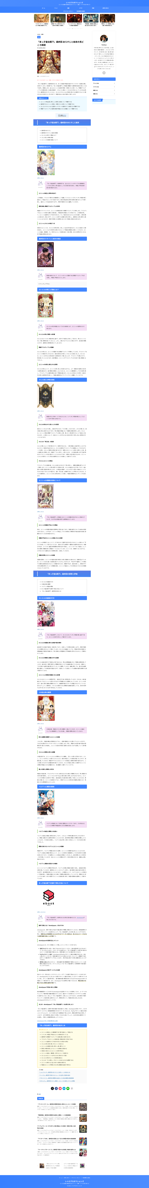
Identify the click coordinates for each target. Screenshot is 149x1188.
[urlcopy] (71, 1088)
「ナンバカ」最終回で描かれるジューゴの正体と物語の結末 (54, 1075)
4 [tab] (72, 28)
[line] (67, 1088)
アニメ (55, 8)
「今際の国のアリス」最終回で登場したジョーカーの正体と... (107, 24)
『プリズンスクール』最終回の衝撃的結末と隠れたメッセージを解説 (56, 1104)
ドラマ (80, 8)
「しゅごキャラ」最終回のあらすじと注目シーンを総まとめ (54, 1072)
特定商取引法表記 (81, 11)
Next (113, 19)
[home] (104, 72)
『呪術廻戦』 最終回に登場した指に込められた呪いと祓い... (58, 24)
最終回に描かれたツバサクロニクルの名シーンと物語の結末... (91, 24)
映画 (93, 8)
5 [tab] (74, 28)
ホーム (43, 8)
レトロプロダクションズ (74, 2)
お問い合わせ (106, 8)
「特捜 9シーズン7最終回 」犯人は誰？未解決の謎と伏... (74, 24)
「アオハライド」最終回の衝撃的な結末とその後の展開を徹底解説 (56, 1078)
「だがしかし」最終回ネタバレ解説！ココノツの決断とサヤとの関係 (57, 1081)
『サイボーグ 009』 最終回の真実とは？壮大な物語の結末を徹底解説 (56, 1139)
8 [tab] (79, 28)
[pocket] (60, 1088)
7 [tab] (77, 28)
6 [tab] (75, 28)
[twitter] (52, 1088)
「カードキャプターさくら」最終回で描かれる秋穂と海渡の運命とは (56, 1149)
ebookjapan (80, 917)
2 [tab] (69, 28)
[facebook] (56, 1088)
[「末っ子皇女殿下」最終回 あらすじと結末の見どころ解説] (64, 1088)
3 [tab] (71, 28)
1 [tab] (68, 28)
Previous (35, 19)
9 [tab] (80, 28)
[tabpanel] (41, 20)
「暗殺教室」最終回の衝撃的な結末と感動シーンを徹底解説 (54, 1115)
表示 (64, 115)
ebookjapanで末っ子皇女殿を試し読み (47, 1021)
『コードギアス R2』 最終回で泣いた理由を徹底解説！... (42, 24)
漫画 (68, 8)
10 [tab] (82, 28)
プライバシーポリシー (68, 11)
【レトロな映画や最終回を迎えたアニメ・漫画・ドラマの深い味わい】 (74, 1183)
